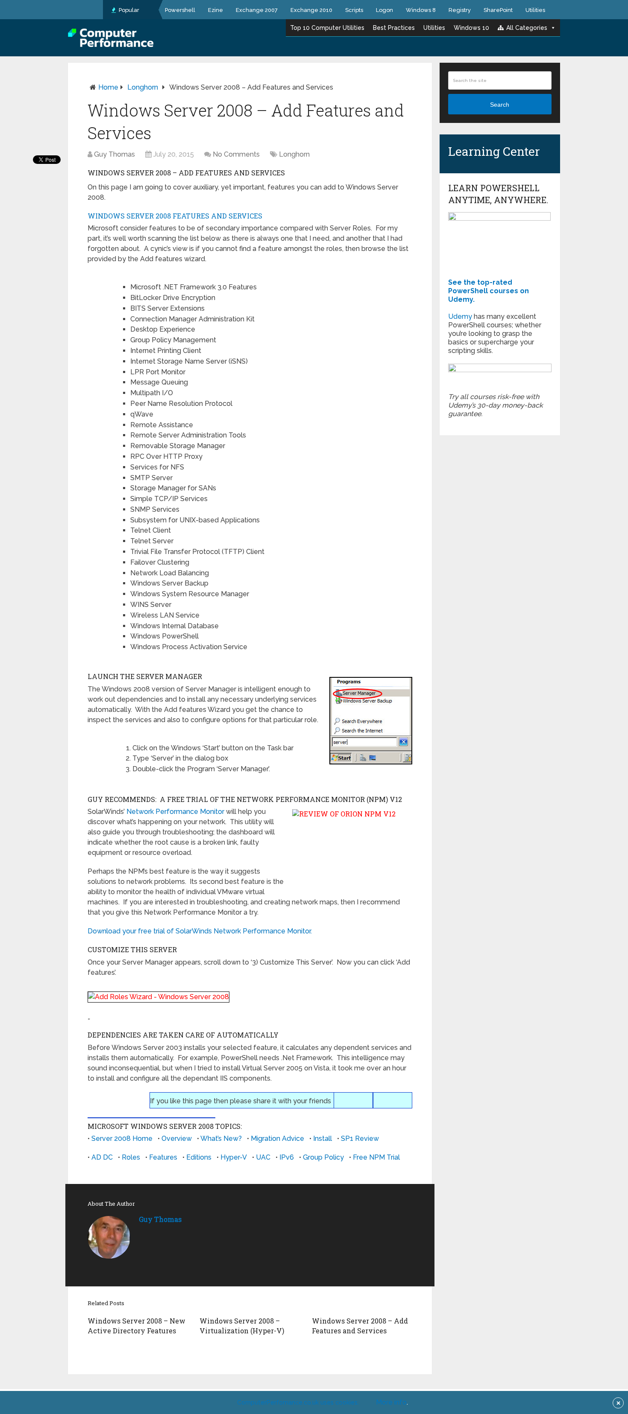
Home (108, 87)
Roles (131, 1157)
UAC (263, 1157)
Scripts (354, 10)
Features (163, 1157)
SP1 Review (360, 1138)
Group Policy (323, 1157)
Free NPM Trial (376, 1157)
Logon (384, 10)
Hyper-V (233, 1157)
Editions (198, 1157)
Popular (128, 10)
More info (391, 1402)
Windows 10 (471, 27)
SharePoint (498, 10)
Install (322, 1138)
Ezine (215, 10)
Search (499, 104)
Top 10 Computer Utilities (327, 27)
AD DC (102, 1157)
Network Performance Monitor (175, 812)
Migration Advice (277, 1138)
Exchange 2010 (311, 10)
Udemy (460, 316)
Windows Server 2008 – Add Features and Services (360, 1325)
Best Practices (394, 27)
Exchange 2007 (257, 10)
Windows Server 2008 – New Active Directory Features (136, 1325)
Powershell (180, 10)
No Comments (236, 154)
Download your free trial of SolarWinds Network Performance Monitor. (200, 931)
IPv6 (286, 1157)
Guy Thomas (114, 154)
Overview (176, 1138)
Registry (460, 10)
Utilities (535, 10)
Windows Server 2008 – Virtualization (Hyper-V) (242, 1325)
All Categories (526, 27)
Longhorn (142, 87)
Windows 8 (421, 10)
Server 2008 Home (122, 1138)
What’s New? (221, 1138)
